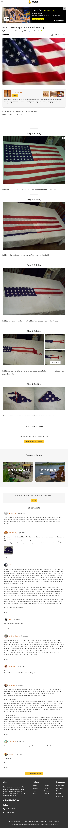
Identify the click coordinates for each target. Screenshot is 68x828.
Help (57, 791)
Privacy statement (41, 821)
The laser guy (8, 31)
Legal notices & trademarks (49, 824)
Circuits (35, 786)
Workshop (36, 788)
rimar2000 (11, 685)
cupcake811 (12, 742)
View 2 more (55, 362)
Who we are (60, 796)
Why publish (60, 786)
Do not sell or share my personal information (25, 824)
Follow (15, 95)
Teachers (46, 794)
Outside (46, 791)
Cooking (46, 786)
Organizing (23, 31)
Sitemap (59, 794)
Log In (34, 500)
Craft (34, 794)
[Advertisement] (34, 15)
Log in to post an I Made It (34, 441)
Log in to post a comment (34, 773)
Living (16, 31)
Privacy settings (54, 821)
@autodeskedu (10, 812)
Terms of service (29, 821)
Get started (59, 788)
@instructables (10, 809)
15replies (8, 558)
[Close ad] (64, 8)
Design (35, 791)
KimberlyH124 (12, 513)
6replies (8, 629)
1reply (7, 612)
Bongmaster (12, 666)
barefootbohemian (14, 636)
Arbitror (10, 619)
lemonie (11, 754)
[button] (2, 2)
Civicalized (11, 565)
